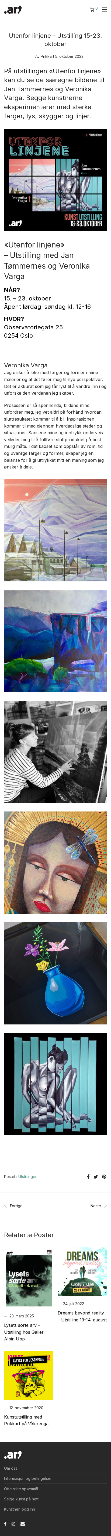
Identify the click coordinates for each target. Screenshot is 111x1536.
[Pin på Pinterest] (104, 1177)
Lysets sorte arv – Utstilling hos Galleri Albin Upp (24, 1331)
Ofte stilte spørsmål (21, 1489)
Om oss (10, 1468)
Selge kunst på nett (21, 1499)
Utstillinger (27, 1176)
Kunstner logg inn (19, 1509)
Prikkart (47, 56)
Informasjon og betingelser (28, 1478)
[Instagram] (13, 1523)
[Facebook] (5, 1523)
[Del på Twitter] (95, 1177)
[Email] (22, 1523)
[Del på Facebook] (88, 1177)
